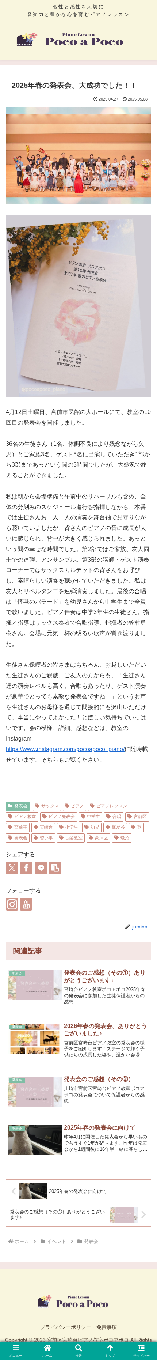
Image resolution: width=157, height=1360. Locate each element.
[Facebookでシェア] (26, 868)
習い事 (46, 837)
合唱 (116, 816)
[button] (55, 868)
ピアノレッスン (111, 806)
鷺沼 (124, 837)
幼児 (95, 827)
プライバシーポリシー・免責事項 (78, 1327)
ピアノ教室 (25, 816)
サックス (50, 806)
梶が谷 (118, 827)
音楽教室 (74, 837)
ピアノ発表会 (62, 816)
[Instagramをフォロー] (12, 904)
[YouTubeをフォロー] (26, 904)
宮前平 (20, 827)
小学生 (71, 827)
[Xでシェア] (12, 868)
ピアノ (77, 806)
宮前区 (140, 816)
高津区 (101, 837)
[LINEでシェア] (41, 868)
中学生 (93, 816)
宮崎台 (46, 827)
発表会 (20, 806)
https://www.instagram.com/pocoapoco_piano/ (65, 749)
